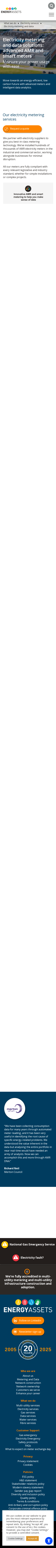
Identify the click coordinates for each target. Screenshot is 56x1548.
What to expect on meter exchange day (28, 1449)
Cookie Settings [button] (15, 1538)
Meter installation (15, 227)
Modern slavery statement (28, 1487)
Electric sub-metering (17, 244)
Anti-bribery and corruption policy (28, 1505)
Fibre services (28, 1423)
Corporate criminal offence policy (28, 1508)
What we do (10, 23)
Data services (28, 1416)
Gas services (28, 1412)
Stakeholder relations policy (28, 1484)
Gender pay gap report (28, 1491)
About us (28, 1375)
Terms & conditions (28, 1501)
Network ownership (28, 1386)
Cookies (28, 1465)
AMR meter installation (18, 525)
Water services (28, 1419)
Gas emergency (28, 1435)
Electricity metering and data (19, 26)
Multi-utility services (28, 1405)
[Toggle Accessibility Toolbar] (49, 1541)
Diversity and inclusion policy (28, 1494)
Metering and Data (28, 1379)
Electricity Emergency (28, 1438)
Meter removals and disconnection (16, 236)
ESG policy (28, 1476)
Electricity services (29, 23)
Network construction (28, 1383)
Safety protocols (28, 1442)
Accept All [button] (32, 1538)
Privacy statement (28, 1461)
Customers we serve (28, 1390)
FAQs (28, 1445)
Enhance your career (28, 1393)
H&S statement (28, 1480)
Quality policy (28, 1498)
